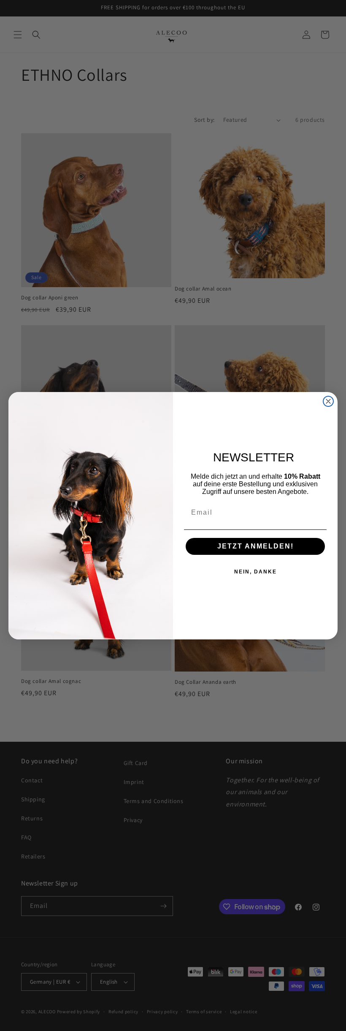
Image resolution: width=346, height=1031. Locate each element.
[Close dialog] (328, 401)
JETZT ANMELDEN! (255, 546)
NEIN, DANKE (255, 572)
